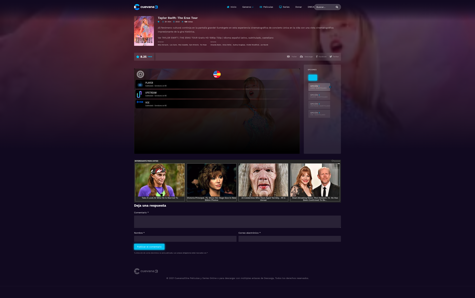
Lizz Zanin (173, 45)
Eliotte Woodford (253, 45)
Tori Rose (203, 45)
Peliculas (268, 7)
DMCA (311, 7)
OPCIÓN (318, 87)
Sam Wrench (194, 45)
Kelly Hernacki (163, 45)
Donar (298, 7)
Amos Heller (227, 45)
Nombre (139, 233)
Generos (246, 7)
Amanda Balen (216, 45)
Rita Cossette (183, 45)
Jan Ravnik (264, 45)
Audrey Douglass (239, 45)
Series (286, 7)
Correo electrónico (249, 233)
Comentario (141, 212)
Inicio (233, 7)
